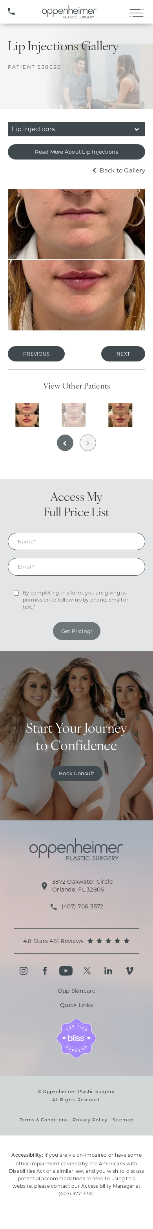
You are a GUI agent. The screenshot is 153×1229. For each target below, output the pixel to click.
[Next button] (88, 443)
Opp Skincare (77, 991)
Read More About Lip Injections (76, 152)
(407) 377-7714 (75, 1193)
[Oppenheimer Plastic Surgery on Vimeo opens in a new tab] (129, 970)
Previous (36, 354)
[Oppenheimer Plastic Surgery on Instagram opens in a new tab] (23, 970)
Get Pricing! (76, 631)
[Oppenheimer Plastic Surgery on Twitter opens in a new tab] (87, 970)
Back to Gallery (121, 170)
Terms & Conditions (43, 1120)
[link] (11, 12)
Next (123, 354)
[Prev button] (65, 443)
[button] (136, 13)
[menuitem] (23, 970)
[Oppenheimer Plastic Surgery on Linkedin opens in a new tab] (108, 970)
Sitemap (123, 1120)
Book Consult (76, 773)
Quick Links (76, 1005)
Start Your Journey (77, 738)
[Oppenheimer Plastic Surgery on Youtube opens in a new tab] (65, 970)
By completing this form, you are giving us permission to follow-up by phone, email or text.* (76, 600)
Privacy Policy (90, 1120)
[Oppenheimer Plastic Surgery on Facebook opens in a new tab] (44, 970)
